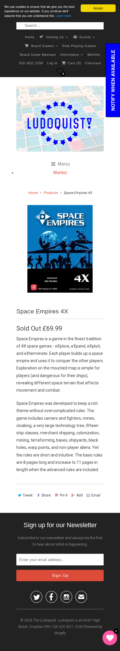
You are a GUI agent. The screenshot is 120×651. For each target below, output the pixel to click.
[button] (60, 71)
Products (50, 193)
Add (79, 495)
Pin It (63, 495)
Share (46, 495)
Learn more (63, 15)
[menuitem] (29, 36)
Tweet (28, 495)
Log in (52, 63)
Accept (98, 8)
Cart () (74, 63)
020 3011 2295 (31, 63)
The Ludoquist (44, 620)
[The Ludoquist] (60, 120)
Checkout (93, 63)
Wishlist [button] (60, 172)
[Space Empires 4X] (60, 249)
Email (95, 495)
